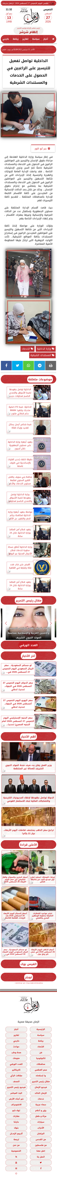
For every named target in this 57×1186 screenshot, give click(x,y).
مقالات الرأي (16, 1075)
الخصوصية (16, 1151)
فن (40, 1052)
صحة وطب (16, 1052)
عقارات (16, 1116)
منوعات (16, 1058)
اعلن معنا (40, 1151)
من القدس (41, 1139)
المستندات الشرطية (41, 355)
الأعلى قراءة (28, 844)
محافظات (40, 1064)
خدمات (41, 1099)
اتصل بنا (41, 1157)
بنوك (16, 1128)
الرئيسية (40, 1029)
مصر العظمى (41, 1070)
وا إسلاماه (41, 1075)
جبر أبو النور (41, 148)
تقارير (25, 39)
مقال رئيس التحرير (28, 600)
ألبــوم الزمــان (16, 1133)
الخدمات (26, 348)
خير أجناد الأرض (16, 1099)
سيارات (40, 1122)
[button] (51, 623)
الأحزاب (40, 1128)
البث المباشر (16, 1093)
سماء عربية (40, 1104)
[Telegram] (39, 365)
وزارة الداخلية (44, 348)
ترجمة (16, 1139)
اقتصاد (40, 1047)
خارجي (5, 39)
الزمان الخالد (41, 1093)
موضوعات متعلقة (40, 379)
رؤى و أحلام (40, 1110)
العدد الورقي (28, 645)
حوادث (16, 1047)
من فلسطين (41, 1145)
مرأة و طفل (40, 1116)
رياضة (16, 39)
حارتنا (16, 1122)
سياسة (36, 39)
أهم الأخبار (28, 736)
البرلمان (41, 1133)
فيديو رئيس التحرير (16, 1087)
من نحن (16, 1145)
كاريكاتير (16, 1070)
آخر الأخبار (28, 656)
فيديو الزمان (41, 1087)
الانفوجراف (16, 1104)
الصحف (16, 1081)
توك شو (16, 1110)
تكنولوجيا (40, 1058)
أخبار (45, 39)
